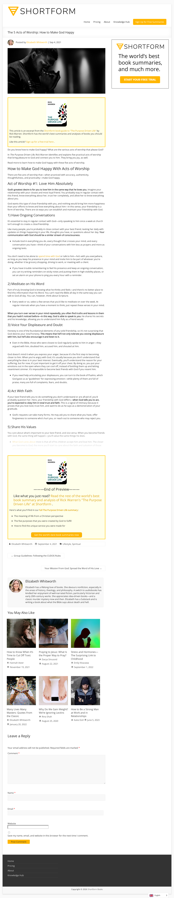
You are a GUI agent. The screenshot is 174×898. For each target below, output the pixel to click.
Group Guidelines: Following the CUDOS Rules (36, 555)
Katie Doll (79, 719)
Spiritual (76, 543)
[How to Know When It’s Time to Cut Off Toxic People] (21, 620)
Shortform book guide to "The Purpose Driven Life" (70, 130)
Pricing (96, 21)
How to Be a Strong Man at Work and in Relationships (85, 713)
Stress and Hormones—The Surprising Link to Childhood (84, 655)
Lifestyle (67, 543)
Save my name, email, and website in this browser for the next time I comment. (48, 835)
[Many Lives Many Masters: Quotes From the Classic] (21, 677)
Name (11, 792)
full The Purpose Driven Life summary (58, 510)
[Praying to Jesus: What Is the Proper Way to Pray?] (53, 620)
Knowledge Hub (122, 21)
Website (12, 823)
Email (11, 808)
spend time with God (49, 256)
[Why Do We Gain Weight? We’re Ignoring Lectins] (53, 677)
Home (87, 21)
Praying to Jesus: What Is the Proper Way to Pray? (53, 653)
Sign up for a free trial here (40, 141)
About (107, 21)
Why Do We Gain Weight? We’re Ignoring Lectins (53, 711)
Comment (14, 753)
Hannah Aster (17, 662)
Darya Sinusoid (49, 659)
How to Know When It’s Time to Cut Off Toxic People (20, 655)
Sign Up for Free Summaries (149, 21)
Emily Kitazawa (81, 662)
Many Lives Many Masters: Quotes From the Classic (19, 713)
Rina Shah (47, 716)
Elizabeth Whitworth (37, 42)
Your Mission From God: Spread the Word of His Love (73, 568)
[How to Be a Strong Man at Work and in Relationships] (85, 677)
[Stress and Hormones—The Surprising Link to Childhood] (85, 620)
